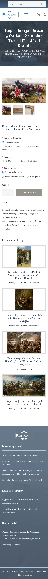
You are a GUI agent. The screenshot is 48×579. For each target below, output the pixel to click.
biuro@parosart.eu (33, 539)
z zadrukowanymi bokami (14, 177)
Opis (6, 203)
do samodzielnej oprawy (13, 172)
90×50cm (33, 161)
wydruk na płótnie (11, 142)
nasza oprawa (34, 177)
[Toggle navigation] (26, 14)
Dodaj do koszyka (29, 193)
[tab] (6, 202)
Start (5, 51)
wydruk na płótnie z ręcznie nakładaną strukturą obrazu (21, 148)
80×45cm (21, 161)
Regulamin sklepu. (9, 512)
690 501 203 (6, 539)
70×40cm (8, 161)
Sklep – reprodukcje (20, 51)
